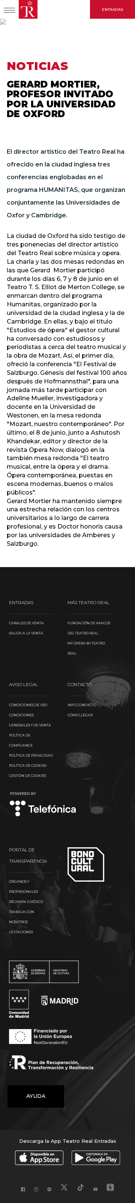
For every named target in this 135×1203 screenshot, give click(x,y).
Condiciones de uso (28, 705)
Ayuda (35, 1096)
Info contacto (82, 705)
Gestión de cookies (27, 776)
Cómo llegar (80, 715)
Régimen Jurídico (26, 902)
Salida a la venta (26, 633)
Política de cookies (27, 765)
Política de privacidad (31, 755)
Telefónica (43, 804)
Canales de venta (26, 623)
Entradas (112, 9)
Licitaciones (21, 932)
